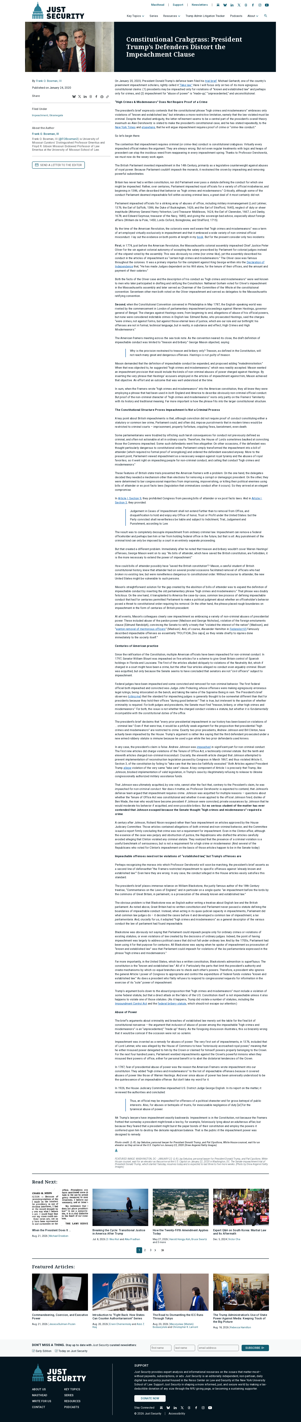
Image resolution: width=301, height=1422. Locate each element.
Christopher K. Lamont (185, 1327)
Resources (170, 16)
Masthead (157, 4)
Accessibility (177, 1413)
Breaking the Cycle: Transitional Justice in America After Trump (118, 1232)
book (200, 237)
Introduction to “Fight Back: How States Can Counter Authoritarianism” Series (118, 1316)
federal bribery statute (172, 1003)
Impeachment (40, 115)
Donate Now (150, 1398)
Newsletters (200, 4)
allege (127, 768)
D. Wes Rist (113, 1239)
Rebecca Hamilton (240, 1327)
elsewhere (148, 127)
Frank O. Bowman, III (49, 81)
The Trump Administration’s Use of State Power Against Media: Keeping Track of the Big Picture (240, 1318)
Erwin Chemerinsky (120, 1324)
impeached (204, 747)
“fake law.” (185, 85)
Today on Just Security (73, 1351)
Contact (38, 1407)
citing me (134, 696)
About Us (39, 1389)
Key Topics (134, 16)
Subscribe (252, 1348)
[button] (266, 16)
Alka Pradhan (132, 1239)
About (251, 16)
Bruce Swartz (199, 1239)
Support (178, 4)
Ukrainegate (56, 115)
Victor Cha (234, 1239)
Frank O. (45, 134)
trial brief (211, 81)
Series (154, 16)
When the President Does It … (51, 1230)
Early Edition (43, 1351)
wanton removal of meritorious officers (140, 629)
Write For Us (41, 1401)
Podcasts (236, 16)
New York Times (125, 127)
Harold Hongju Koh (179, 1239)
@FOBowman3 (68, 139)
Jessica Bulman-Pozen (62, 1324)
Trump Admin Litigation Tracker (205, 16)
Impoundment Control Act (131, 1003)
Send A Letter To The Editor (61, 165)
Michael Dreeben (58, 1236)
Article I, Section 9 (129, 498)
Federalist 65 (238, 629)
